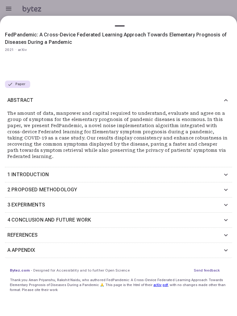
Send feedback (207, 270)
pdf (165, 285)
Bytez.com (20, 270)
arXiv (157, 285)
